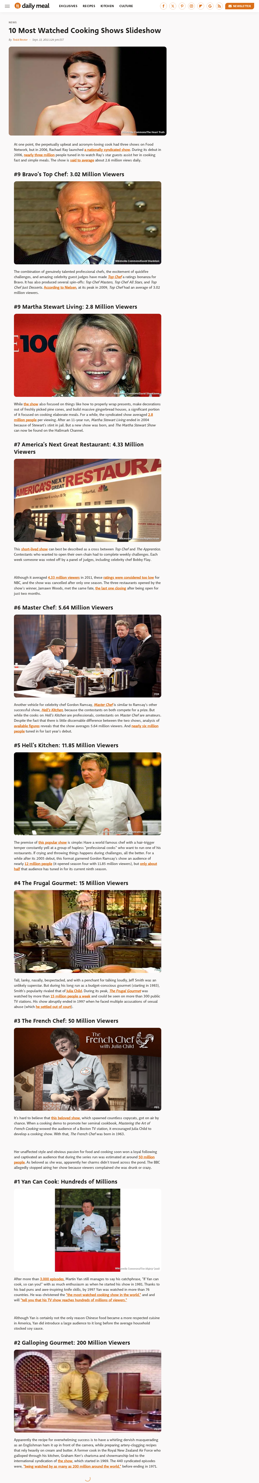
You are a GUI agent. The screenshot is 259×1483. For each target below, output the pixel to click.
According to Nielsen (60, 287)
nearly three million (39, 155)
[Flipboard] (200, 6)
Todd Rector (20, 40)
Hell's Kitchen (52, 710)
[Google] (210, 6)
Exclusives (68, 6)
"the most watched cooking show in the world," (103, 1295)
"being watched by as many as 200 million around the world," (72, 1466)
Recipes (89, 6)
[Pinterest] (182, 6)
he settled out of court (53, 1007)
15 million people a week (70, 996)
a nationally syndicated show (107, 149)
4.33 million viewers (64, 577)
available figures (27, 726)
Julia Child (74, 991)
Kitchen (107, 6)
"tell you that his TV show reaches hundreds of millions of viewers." (74, 1300)
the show (31, 404)
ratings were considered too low (128, 577)
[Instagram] (191, 6)
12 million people (38, 864)
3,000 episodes (52, 1279)
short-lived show (34, 549)
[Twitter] (172, 6)
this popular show (52, 842)
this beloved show (65, 1118)
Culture (126, 6)
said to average (82, 160)
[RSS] (219, 6)
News (13, 22)
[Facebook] (163, 6)
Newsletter (242, 6)
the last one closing (110, 588)
